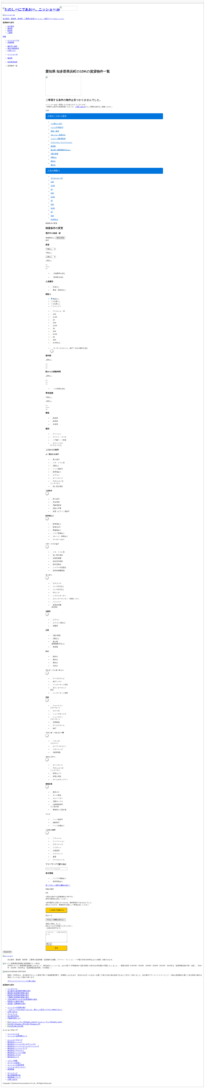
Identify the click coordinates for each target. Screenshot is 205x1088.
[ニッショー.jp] (40, 9)
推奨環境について (14, 1077)
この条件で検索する (56, 910)
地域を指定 (60, 238)
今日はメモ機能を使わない (56, 920)
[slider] (46, 266)
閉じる (49, 944)
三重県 (9, 33)
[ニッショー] (8, 956)
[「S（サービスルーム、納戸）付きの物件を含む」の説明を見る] (51, 350)
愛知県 (9, 28)
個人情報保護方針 (14, 1075)
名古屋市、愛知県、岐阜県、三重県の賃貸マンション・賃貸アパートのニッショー (33, 19)
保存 (56, 948)
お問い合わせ (80, 107)
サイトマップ (12, 1073)
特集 (4, 36)
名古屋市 (10, 26)
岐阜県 (9, 30)
